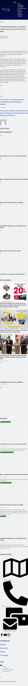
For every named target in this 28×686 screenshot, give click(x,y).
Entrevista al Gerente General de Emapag (11, 202)
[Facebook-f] (1, 634)
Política (20, 9)
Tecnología (4, 655)
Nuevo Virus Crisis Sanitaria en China (10, 251)
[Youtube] (5, 634)
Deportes (20, 14)
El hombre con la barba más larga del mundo (12, 274)
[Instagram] (8, 634)
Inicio (19, 3)
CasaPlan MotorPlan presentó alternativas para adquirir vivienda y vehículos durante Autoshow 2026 (13, 357)
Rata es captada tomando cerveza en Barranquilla (14, 179)
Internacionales (22, 8)
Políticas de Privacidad (8, 669)
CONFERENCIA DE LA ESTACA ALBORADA (11, 382)
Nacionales (21, 6)
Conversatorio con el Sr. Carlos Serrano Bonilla (13, 156)
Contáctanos (6, 668)
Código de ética (6, 671)
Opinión (20, 16)
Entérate (20, 11)
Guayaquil (20, 5)
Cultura (20, 13)
